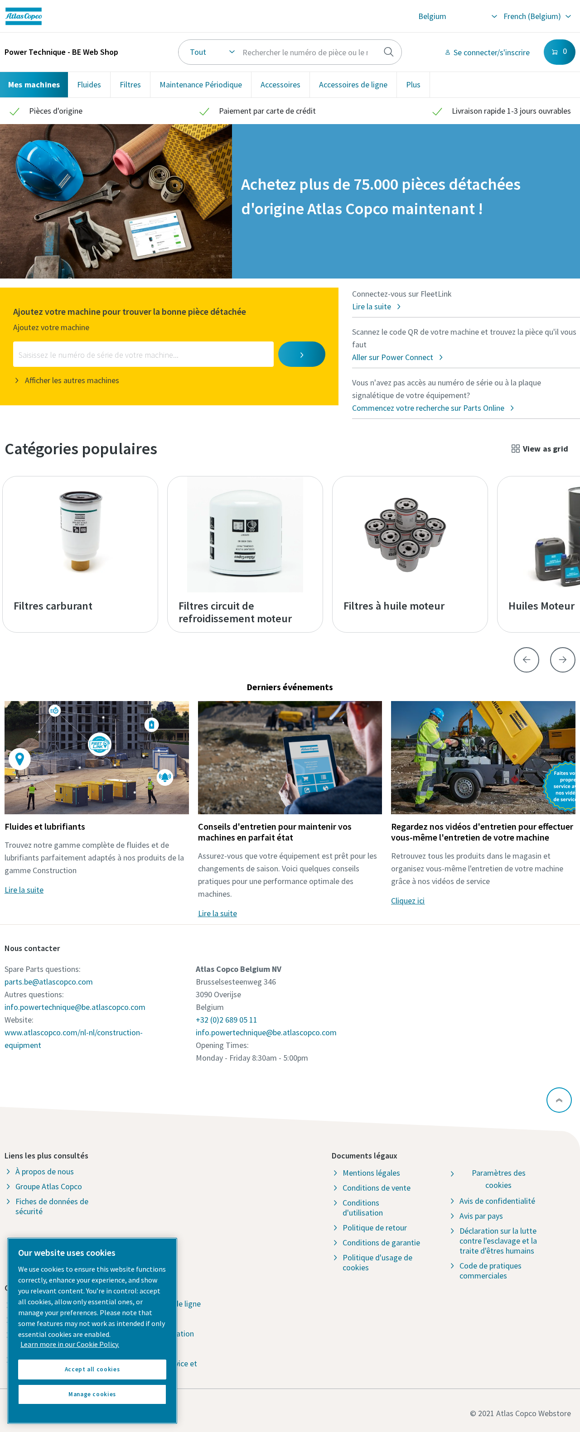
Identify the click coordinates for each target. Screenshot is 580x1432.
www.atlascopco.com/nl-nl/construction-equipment (74, 1038)
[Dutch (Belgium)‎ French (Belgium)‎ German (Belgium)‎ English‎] (537, 16)
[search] (388, 52)
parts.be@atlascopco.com (49, 981)
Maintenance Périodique (201, 84)
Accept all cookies (92, 1369)
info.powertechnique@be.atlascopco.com (75, 1007)
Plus (413, 84)
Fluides (89, 84)
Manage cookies (92, 1394)
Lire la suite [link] (24, 889)
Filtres (130, 84)
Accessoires (280, 84)
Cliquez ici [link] (408, 900)
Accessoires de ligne (353, 84)
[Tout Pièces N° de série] (290, 52)
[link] (116, 16)
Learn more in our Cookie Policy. (69, 1344)
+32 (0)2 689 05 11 (226, 1019)
